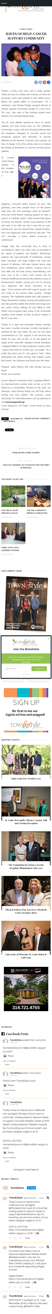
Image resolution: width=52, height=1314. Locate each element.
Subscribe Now (39, 669)
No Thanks (26, 674)
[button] (26, 649)
